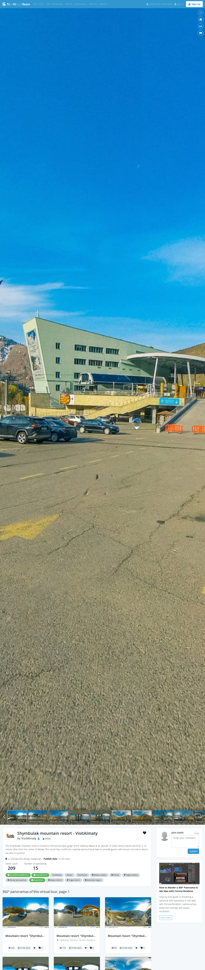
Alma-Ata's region (93, 880)
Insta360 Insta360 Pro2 (19, 875)
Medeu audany (99, 875)
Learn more (165, 917)
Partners (94, 3)
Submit (193, 851)
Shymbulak (82, 875)
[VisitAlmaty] (25, 932)
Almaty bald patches (17, 880)
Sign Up (195, 4)
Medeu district (55, 880)
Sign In (180, 3)
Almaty (69, 875)
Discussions (81, 3)
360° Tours (39, 3)
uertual (18, 4)
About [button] (103, 3)
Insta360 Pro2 (41, 875)
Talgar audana (131, 875)
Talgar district (74, 880)
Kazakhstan (38, 880)
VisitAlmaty (28, 838)
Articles (69, 3)
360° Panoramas (55, 3)
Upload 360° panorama (160, 3)
